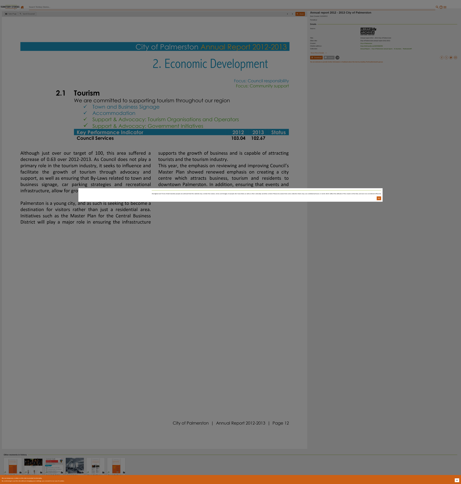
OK (379, 198)
